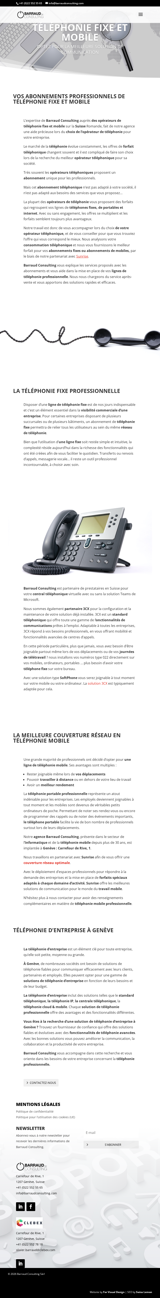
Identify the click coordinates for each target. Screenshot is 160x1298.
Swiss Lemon (144, 1292)
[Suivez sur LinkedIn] (20, 1206)
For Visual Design (114, 1292)
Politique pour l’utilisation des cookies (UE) (45, 1117)
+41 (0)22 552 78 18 (29, 1244)
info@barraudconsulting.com (36, 1193)
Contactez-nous (43, 1083)
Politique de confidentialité (35, 1111)
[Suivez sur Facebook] (30, 1206)
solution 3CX (97, 683)
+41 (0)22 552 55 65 (29, 1187)
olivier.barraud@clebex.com (35, 1250)
